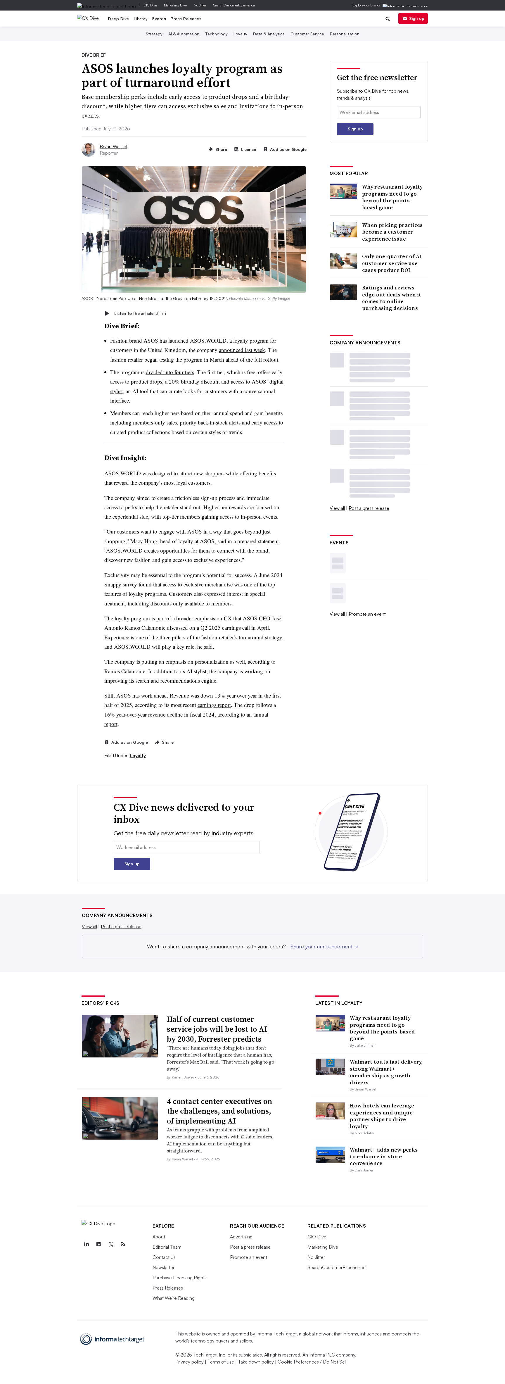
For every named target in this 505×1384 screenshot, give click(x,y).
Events (159, 18)
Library (141, 18)
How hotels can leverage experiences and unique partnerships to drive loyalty (382, 1116)
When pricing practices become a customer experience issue (392, 232)
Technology (216, 33)
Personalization (344, 33)
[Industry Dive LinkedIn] (86, 1244)
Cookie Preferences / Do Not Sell (312, 1362)
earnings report (214, 704)
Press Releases (186, 18)
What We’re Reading (174, 1298)
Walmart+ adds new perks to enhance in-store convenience (384, 1156)
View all (337, 508)
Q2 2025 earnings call (225, 627)
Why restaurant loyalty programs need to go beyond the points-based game (392, 197)
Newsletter (163, 1267)
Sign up (416, 18)
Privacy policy (189, 1362)
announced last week (242, 349)
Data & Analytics (269, 33)
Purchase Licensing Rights (180, 1278)
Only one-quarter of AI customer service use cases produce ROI (392, 263)
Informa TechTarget (276, 1334)
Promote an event (367, 614)
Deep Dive (118, 18)
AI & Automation (183, 33)
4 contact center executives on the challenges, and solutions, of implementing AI (219, 1111)
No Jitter (200, 5)
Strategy (154, 33)
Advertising (241, 1237)
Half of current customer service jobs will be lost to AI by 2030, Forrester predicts (217, 1029)
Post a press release (369, 508)
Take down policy (256, 1362)
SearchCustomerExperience (234, 5)
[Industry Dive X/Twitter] (111, 1244)
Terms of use (220, 1362)
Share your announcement (324, 946)
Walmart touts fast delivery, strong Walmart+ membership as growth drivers (386, 1072)
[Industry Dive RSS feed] (123, 1244)
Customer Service (307, 33)
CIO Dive (150, 5)
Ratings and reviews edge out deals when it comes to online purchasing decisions (391, 298)
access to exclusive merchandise (198, 584)
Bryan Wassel (113, 146)
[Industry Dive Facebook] (98, 1244)
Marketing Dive (175, 5)
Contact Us (164, 1257)
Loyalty (240, 33)
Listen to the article (140, 313)
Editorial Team (167, 1247)
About (159, 1237)
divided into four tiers (170, 372)
